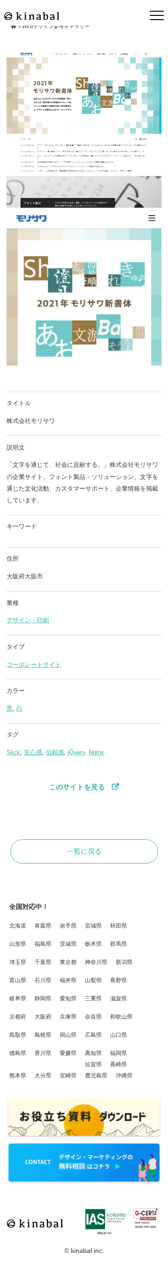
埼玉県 (17, 962)
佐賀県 (93, 1064)
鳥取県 (17, 1035)
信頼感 (55, 752)
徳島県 (17, 1053)
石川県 (43, 980)
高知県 (93, 1053)
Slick (13, 752)
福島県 (43, 944)
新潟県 (124, 962)
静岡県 (43, 998)
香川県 (43, 1053)
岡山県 (68, 1035)
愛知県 (68, 998)
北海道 (17, 925)
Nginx (96, 752)
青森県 (43, 925)
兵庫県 (68, 1016)
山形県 (17, 944)
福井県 (68, 980)
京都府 (17, 1016)
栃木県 (93, 944)
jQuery (76, 752)
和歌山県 (121, 1016)
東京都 (68, 962)
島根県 (43, 1035)
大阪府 (43, 1016)
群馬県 (118, 944)
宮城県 (93, 925)
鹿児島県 (96, 1075)
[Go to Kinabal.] (13, 26)
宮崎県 (68, 1075)
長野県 (118, 980)
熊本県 (17, 1075)
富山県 (17, 980)
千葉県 (43, 962)
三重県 (93, 998)
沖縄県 (124, 1075)
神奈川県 (96, 962)
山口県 (118, 1035)
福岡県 (118, 1053)
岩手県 (68, 925)
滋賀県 (118, 998)
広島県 (93, 1035)
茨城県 (68, 944)
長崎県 (118, 1064)
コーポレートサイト (34, 664)
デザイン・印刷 (28, 620)
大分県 (43, 1075)
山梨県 (93, 980)
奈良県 (93, 1016)
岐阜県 (17, 998)
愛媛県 (68, 1053)
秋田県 (118, 925)
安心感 (33, 752)
